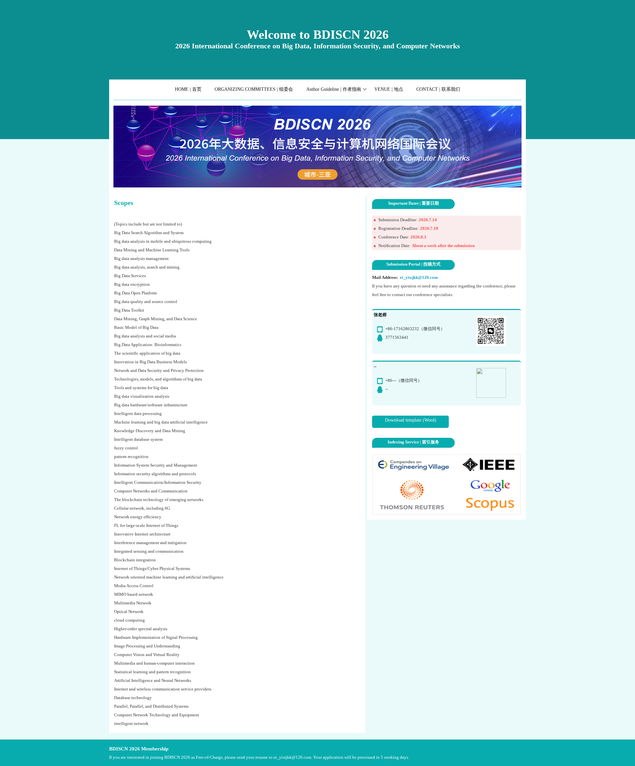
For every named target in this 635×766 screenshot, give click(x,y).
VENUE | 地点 (388, 89)
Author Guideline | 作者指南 (333, 89)
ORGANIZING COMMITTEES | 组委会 (254, 89)
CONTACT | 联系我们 (438, 89)
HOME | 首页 (188, 89)
